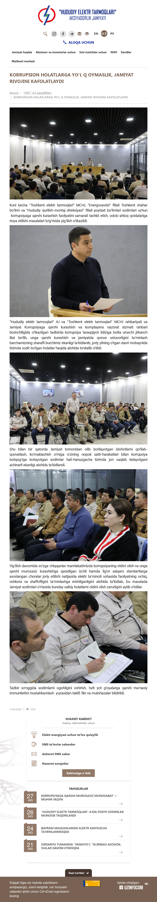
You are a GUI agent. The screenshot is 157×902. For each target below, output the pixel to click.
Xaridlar (126, 52)
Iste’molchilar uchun (93, 52)
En (96, 33)
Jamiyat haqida (22, 52)
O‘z (104, 33)
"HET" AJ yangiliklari (37, 93)
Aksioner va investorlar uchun (56, 52)
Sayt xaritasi (76, 873)
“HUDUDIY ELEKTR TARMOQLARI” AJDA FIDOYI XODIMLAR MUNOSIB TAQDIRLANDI (82, 813)
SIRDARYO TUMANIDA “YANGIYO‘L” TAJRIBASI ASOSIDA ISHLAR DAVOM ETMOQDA (81, 846)
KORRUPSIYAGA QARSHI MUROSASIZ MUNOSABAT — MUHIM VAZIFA (79, 797)
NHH (113, 52)
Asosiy (14, 93)
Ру (112, 33)
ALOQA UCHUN (81, 42)
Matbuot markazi (23, 61)
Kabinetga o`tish (79, 773)
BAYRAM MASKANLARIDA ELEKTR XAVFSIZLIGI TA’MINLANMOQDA (74, 829)
